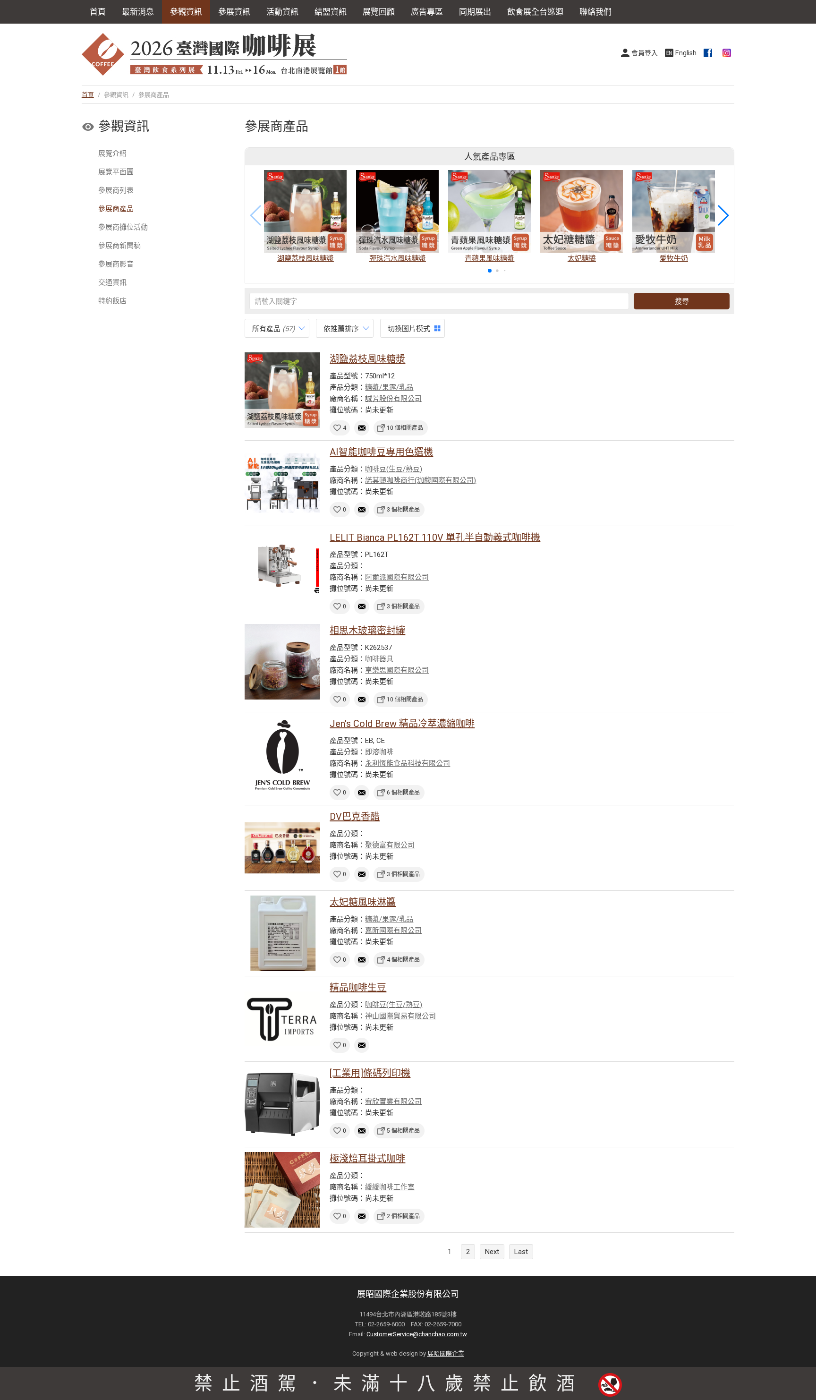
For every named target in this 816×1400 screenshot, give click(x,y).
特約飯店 (112, 301)
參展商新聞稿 (119, 245)
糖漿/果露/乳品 (389, 387)
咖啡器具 (379, 659)
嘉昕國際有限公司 (393, 930)
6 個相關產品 (403, 792)
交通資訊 (112, 282)
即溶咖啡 (379, 752)
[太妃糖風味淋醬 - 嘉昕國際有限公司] (282, 933)
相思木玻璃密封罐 (367, 630)
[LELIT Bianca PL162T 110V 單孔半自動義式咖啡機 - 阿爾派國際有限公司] (282, 568)
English (686, 53)
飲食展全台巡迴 (535, 12)
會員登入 (644, 53)
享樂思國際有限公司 (397, 670)
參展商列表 (116, 190)
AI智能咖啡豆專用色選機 (381, 452)
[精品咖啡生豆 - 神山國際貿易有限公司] (282, 1019)
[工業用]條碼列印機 (370, 1073)
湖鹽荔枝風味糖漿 (367, 359)
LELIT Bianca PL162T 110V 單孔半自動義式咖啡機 (435, 537)
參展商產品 (116, 209)
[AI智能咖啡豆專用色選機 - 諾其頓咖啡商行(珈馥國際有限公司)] (282, 483)
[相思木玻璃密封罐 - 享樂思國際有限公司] (282, 662)
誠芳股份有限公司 (393, 398)
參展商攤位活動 (123, 227)
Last (521, 1251)
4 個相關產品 (403, 959)
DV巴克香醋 (355, 816)
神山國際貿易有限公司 (400, 1016)
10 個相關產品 (405, 428)
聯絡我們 (595, 12)
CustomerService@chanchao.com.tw (416, 1334)
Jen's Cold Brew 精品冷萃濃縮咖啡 (402, 723)
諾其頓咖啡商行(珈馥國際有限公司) (420, 480)
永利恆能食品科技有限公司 (407, 763)
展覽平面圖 (116, 172)
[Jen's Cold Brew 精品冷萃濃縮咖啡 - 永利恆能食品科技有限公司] (282, 755)
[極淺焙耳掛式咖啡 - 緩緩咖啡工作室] (282, 1190)
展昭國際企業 (445, 1353)
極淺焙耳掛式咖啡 (367, 1158)
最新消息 (138, 12)
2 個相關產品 (403, 1216)
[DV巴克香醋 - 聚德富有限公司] (282, 848)
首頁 (98, 12)
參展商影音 (116, 264)
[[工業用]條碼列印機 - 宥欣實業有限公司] (282, 1104)
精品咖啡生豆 (358, 987)
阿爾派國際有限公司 (397, 577)
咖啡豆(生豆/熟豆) (393, 469)
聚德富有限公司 (390, 845)
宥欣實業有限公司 (393, 1101)
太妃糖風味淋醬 (363, 902)
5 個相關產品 (403, 1130)
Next (492, 1251)
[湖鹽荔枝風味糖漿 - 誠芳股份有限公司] (282, 390)
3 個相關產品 (403, 509)
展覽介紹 (112, 153)
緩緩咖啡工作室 (390, 1187)
